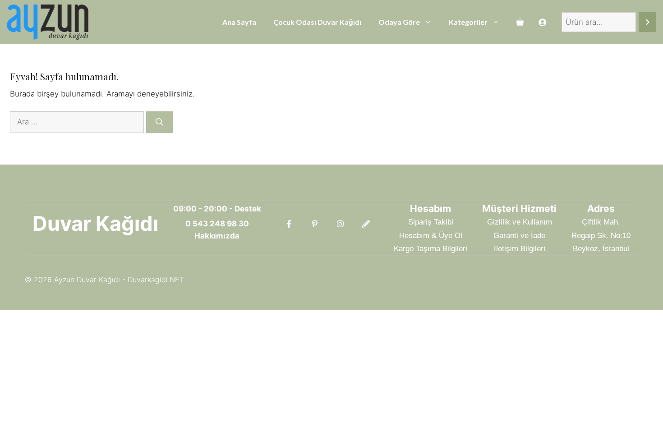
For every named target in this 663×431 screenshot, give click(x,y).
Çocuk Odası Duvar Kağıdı (317, 22)
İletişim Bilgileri (519, 248)
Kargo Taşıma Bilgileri (430, 248)
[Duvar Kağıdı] (47, 22)
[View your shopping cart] (520, 22)
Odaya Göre (399, 22)
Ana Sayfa (239, 22)
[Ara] (647, 22)
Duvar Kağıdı (95, 223)
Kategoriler (468, 22)
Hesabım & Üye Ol (430, 235)
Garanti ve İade (519, 235)
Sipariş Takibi (430, 222)
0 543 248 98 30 (217, 223)
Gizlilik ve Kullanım (519, 222)
